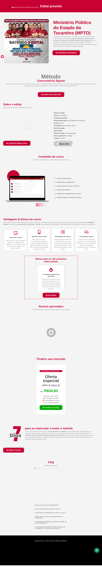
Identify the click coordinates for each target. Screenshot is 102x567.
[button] (27, 125)
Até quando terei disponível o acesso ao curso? (50, 512)
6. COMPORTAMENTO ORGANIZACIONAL (68, 197)
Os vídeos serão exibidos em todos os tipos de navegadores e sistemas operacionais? (50, 527)
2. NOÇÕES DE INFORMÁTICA (64, 182)
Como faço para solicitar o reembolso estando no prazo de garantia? (51, 522)
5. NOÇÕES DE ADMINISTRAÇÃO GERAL (68, 193)
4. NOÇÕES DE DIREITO (63, 190)
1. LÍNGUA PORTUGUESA (63, 178)
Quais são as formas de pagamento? (46, 505)
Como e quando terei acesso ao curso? (47, 509)
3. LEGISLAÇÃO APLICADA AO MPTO (67, 186)
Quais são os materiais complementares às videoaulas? (49, 517)
